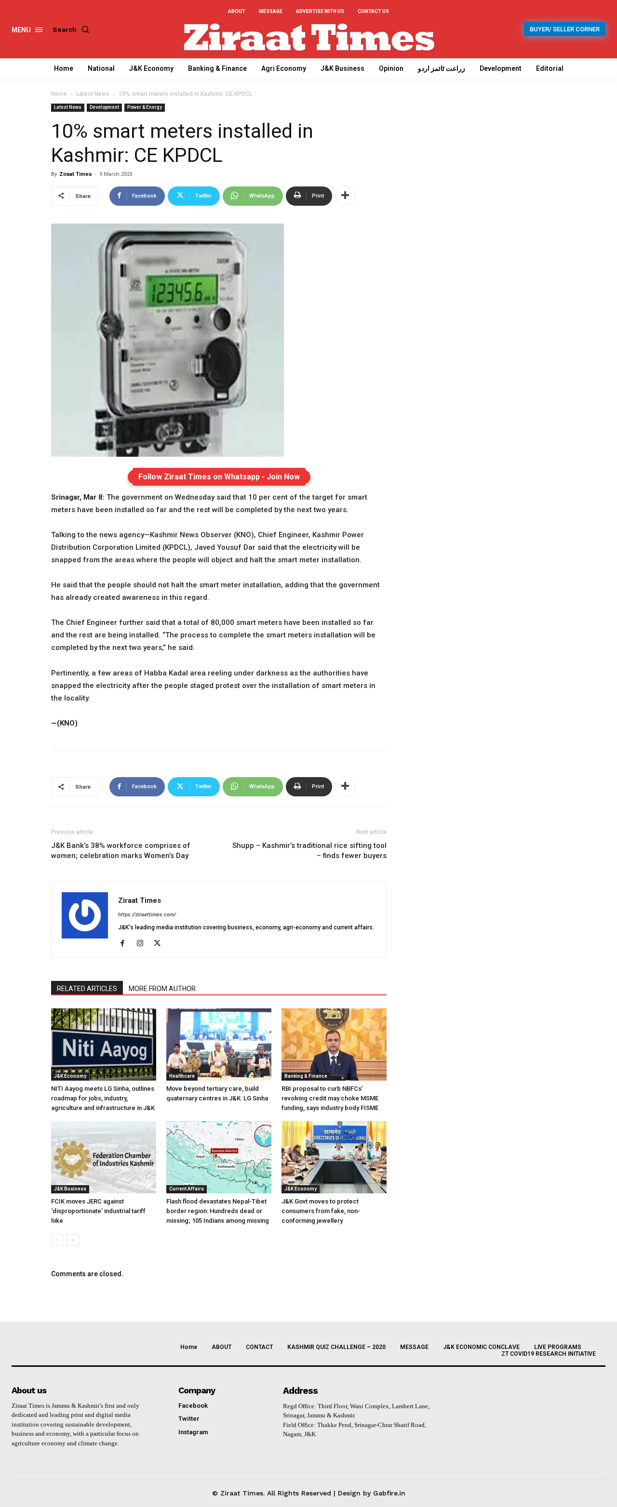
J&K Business (70, 1188)
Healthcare (182, 1076)
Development (104, 107)
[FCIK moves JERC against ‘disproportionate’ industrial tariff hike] (103, 1157)
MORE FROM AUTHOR (162, 988)
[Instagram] (143, 944)
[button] (73, 29)
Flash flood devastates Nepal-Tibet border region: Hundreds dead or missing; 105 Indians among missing (217, 1211)
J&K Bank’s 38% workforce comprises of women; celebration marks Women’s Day (120, 850)
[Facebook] (126, 944)
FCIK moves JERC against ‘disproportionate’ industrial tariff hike (98, 1211)
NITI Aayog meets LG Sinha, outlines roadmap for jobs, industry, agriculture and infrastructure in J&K (103, 1098)
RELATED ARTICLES (87, 988)
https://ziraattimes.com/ (147, 915)
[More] (345, 196)
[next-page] (73, 1240)
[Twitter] (161, 944)
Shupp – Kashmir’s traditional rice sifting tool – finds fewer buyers (309, 850)
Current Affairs (186, 1188)
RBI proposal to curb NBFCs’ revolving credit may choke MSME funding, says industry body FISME (330, 1098)
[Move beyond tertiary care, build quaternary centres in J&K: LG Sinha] (218, 1044)
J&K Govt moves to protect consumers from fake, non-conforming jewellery (321, 1211)
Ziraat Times (75, 174)
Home (59, 94)
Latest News (92, 94)
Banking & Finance (305, 1076)
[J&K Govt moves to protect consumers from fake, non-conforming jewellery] (334, 1157)
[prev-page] (57, 1240)
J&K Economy (70, 1076)
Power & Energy (144, 107)
